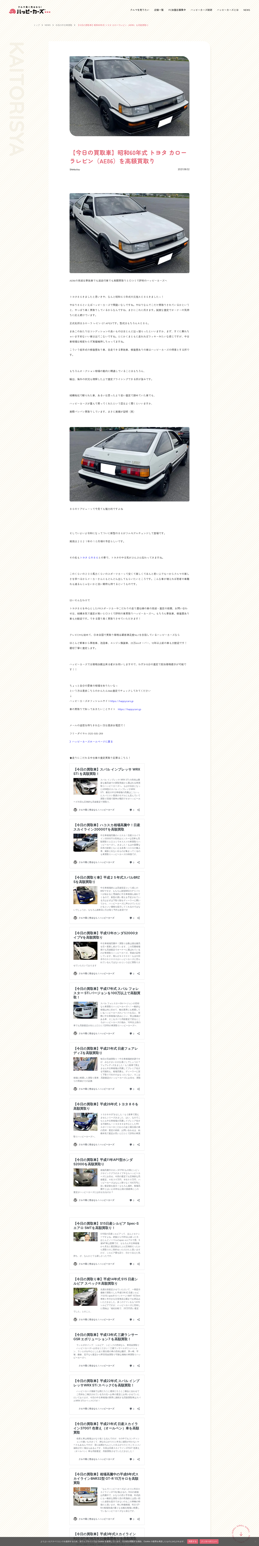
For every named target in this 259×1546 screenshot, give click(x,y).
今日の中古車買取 (63, 25)
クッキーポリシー (209, 1541)
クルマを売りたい (139, 10)
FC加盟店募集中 (177, 10)
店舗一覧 (159, 10)
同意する (193, 1541)
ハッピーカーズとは (228, 10)
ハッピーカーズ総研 (201, 10)
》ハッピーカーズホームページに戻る (91, 741)
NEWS (246, 10)
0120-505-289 (95, 733)
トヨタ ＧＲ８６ (89, 557)
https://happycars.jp (122, 701)
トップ (37, 25)
